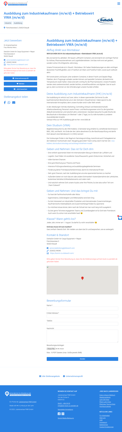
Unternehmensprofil (21, 78)
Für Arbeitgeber (105, 416)
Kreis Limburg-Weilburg (107, 395)
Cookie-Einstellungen (107, 427)
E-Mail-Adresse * (53, 313)
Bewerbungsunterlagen (55, 345)
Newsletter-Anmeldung (65, 409)
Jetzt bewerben (21, 89)
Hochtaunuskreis (105, 406)
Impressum (103, 422)
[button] (5, 103)
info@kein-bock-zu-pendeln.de (68, 406)
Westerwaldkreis (105, 397)
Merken (21, 84)
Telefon (49, 321)
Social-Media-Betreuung (66, 418)
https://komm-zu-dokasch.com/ (17, 64)
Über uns (103, 418)
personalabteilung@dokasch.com (17, 60)
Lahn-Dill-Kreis (104, 400)
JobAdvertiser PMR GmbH (27, 402)
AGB (101, 420)
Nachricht (50, 328)
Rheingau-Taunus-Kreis (107, 404)
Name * (49, 305)
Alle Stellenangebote (51, 376)
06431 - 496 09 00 (64, 403)
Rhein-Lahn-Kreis (105, 402)
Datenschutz (104, 425)
